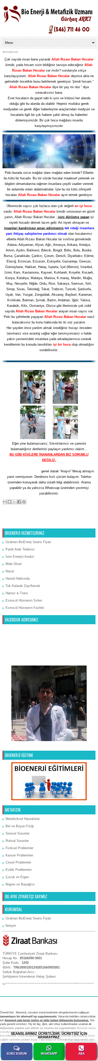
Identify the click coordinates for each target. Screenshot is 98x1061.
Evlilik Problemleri (19, 870)
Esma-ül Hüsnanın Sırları (24, 600)
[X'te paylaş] (14, 501)
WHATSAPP (49, 1053)
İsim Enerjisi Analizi (20, 556)
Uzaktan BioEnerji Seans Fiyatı (28, 542)
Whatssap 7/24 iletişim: (22, 471)
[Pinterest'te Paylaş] (23, 501)
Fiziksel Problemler (19, 848)
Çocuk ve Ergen (17, 877)
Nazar (10, 571)
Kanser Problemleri (19, 855)
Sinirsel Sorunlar (17, 833)
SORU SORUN (17, 1053)
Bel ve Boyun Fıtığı (20, 826)
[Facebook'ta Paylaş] (19, 501)
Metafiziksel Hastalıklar (23, 819)
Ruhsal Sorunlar (17, 841)
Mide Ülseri (14, 564)
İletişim (11, 925)
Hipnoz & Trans (17, 593)
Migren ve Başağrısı (20, 884)
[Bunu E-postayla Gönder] (4, 501)
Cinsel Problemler (18, 862)
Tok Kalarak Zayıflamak (23, 586)
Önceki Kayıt (84, 522)
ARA (81, 1053)
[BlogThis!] (9, 501)
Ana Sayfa (49, 522)
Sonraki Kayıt (14, 522)
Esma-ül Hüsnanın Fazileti (25, 608)
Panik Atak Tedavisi (20, 549)
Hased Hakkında (18, 578)
